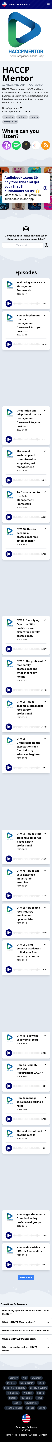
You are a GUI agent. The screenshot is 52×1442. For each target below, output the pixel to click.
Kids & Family (26, 1382)
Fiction (40, 1392)
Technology (12, 1392)
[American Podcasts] (26, 1418)
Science (30, 1407)
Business (22, 117)
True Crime (26, 1397)
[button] (48, 4)
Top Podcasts (20, 1434)
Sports (42, 1407)
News (39, 1397)
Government (31, 1402)
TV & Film (27, 1392)
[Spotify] (16, 145)
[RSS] (45, 145)
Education (8, 117)
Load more (26, 1277)
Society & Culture (38, 1387)
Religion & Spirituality (14, 1387)
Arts (25, 1377)
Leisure (16, 1402)
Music (41, 1382)
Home (8, 1434)
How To (34, 117)
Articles (33, 1434)
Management (10, 121)
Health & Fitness (14, 1407)
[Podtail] (26, 145)
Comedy (14, 1377)
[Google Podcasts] (36, 145)
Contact (43, 1434)
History (12, 1397)
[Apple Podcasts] (6, 145)
